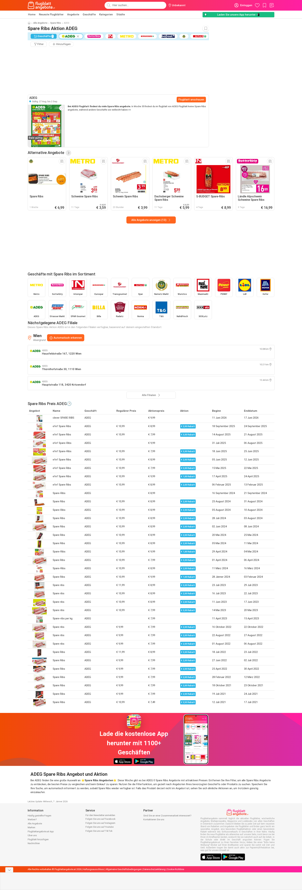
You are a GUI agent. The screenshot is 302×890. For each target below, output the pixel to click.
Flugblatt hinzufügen (38, 839)
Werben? (32, 819)
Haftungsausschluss (93, 869)
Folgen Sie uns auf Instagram (100, 823)
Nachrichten (34, 843)
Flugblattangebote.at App (41, 831)
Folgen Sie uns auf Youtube (100, 827)
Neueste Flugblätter (51, 14)
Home (31, 14)
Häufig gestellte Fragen (39, 815)
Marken (31, 827)
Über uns (32, 835)
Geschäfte (89, 14)
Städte (120, 14)
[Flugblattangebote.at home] (41, 5)
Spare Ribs (55, 23)
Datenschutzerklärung (154, 869)
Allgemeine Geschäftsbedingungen (124, 869)
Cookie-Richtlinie (175, 869)
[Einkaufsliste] (271, 5)
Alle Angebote (40, 23)
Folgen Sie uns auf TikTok (99, 831)
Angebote (73, 14)
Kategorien (106, 14)
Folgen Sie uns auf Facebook (100, 819)
